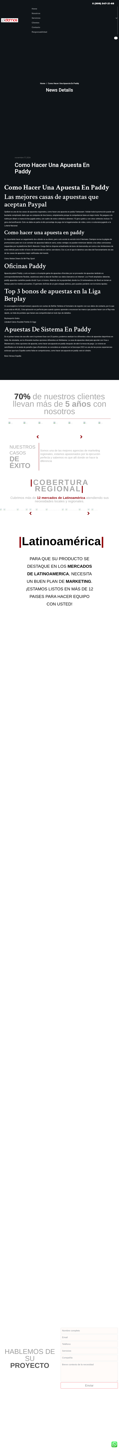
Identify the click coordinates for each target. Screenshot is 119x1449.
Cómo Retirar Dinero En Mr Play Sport (19, 258)
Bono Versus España (12, 356)
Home (34, 9)
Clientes (35, 23)
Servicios (36, 18)
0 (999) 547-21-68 (103, 3)
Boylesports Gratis (12, 318)
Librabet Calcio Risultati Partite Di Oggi (20, 322)
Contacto (36, 27)
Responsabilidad (39, 32)
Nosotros (36, 13)
